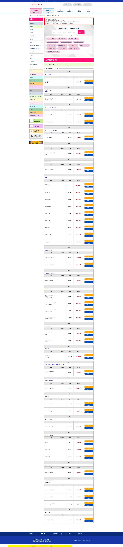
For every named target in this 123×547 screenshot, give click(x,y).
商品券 (48, 15)
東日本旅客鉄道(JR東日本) (66, 42)
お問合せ (80, 533)
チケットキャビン (32, 15)
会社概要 (31, 533)
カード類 (32, 61)
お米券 (31, 58)
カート (68, 4)
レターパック (62, 48)
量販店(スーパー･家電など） (36, 45)
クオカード (32, 102)
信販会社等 (32, 35)
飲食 (31, 42)
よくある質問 (67, 533)
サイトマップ (92, 533)
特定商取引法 (55, 533)
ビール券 (32, 51)
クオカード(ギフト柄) (84, 45)
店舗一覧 (43, 533)
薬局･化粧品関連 (33, 64)
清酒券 (31, 55)
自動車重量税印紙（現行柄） (53, 51)
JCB (73, 45)
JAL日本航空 (51, 38)
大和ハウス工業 (51, 45)
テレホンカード (33, 106)
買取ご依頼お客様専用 (34, 115)
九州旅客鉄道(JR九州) (73, 38)
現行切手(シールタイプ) (74, 48)
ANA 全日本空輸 (62, 38)
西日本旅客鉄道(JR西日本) (52, 42)
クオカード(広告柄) (51, 48)
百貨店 (31, 32)
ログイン (88, 4)
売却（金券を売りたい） (41, 15)
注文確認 (78, 4)
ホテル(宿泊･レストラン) (35, 48)
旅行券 (31, 39)
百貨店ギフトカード (62, 45)
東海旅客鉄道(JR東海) (78, 42)
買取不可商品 (33, 112)
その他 (31, 67)
